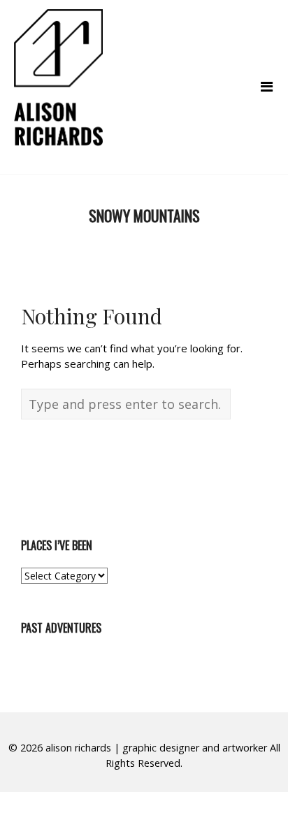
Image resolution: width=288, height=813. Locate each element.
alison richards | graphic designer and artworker (156, 747)
